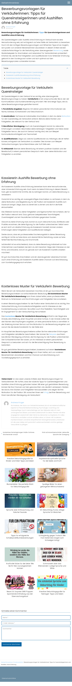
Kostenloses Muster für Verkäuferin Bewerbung (23, 78)
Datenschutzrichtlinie (9, 678)
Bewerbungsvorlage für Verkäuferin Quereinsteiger (24, 72)
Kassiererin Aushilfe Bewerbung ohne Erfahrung (23, 75)
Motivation (66, 116)
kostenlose (10, 316)
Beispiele (52, 334)
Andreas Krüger (10, 27)
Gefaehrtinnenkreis (10, 2)
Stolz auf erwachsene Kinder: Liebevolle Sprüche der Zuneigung (55, 433)
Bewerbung (58, 50)
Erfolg (46, 392)
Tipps (41, 32)
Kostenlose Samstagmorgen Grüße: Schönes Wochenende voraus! (18, 433)
